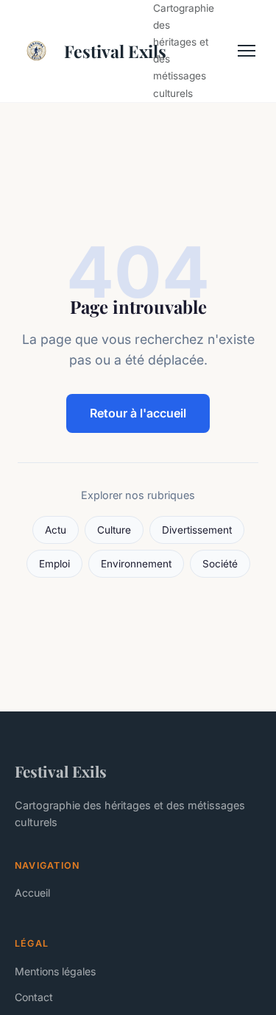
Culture (114, 530)
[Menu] (246, 50)
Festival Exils (99, 51)
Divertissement (197, 530)
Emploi (54, 564)
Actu (55, 530)
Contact (34, 997)
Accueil (32, 892)
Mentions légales (55, 971)
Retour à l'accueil (138, 413)
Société (220, 564)
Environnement (136, 564)
